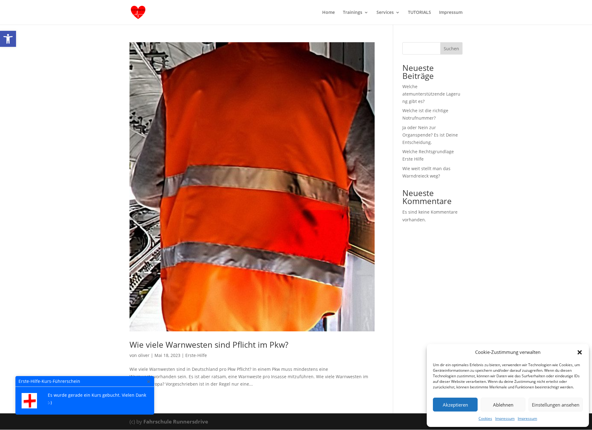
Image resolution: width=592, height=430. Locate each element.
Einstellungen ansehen (555, 405)
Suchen (451, 48)
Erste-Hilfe (196, 355)
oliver (144, 355)
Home (328, 12)
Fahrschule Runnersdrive (175, 421)
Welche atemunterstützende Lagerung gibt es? (431, 94)
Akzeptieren (455, 405)
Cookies (485, 418)
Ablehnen (503, 405)
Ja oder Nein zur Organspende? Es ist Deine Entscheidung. (430, 135)
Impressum (505, 418)
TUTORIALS (419, 12)
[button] (8, 39)
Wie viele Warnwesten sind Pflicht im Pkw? (209, 344)
